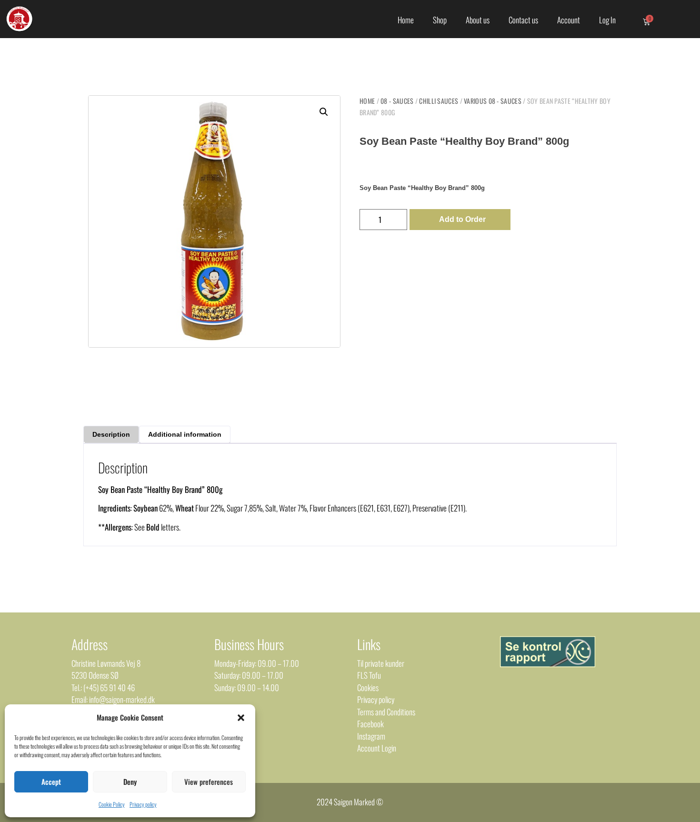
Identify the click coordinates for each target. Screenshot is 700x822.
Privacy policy (143, 804)
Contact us (523, 20)
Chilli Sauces (438, 101)
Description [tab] (111, 434)
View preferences (208, 781)
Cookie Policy (112, 804)
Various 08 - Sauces (492, 101)
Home (406, 20)
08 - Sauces (396, 101)
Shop (440, 20)
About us (478, 20)
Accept (51, 781)
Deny (130, 781)
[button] (241, 717)
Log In (607, 20)
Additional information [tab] (184, 434)
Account (568, 20)
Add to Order (462, 219)
